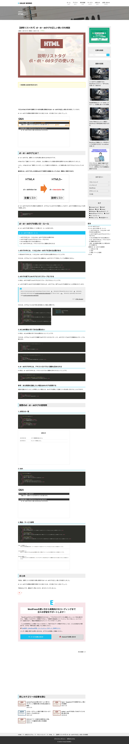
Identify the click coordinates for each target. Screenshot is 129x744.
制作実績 (82, 3)
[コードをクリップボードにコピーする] (84, 213)
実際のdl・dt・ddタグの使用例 (96, 247)
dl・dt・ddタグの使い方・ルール (97, 228)
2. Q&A (91, 250)
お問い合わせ (106, 3)
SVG (98, 209)
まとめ (90, 254)
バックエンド (93, 185)
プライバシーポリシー (60, 738)
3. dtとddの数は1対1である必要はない (100, 237)
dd (74, 291)
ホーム (68, 3)
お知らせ (97, 3)
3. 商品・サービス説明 (95, 252)
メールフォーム (95, 215)
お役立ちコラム (71, 738)
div (62, 293)
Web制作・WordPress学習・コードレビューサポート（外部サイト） (41, 628)
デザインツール (93, 191)
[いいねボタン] (19, 592)
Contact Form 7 (95, 207)
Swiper (103, 209)
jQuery (92, 209)
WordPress (92, 188)
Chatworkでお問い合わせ (69, 637)
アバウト (75, 3)
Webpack (93, 211)
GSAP (103, 207)
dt (51, 291)
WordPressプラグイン (97, 213)
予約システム (94, 217)
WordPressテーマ (103, 211)
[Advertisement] (52, 97)
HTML (42, 30)
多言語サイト (104, 217)
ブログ (107, 213)
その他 (91, 194)
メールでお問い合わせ (37, 637)
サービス (90, 3)
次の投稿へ (81, 652)
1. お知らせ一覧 (94, 249)
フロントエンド (93, 182)
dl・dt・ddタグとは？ (94, 226)
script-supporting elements (42, 293)
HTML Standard (79, 299)
